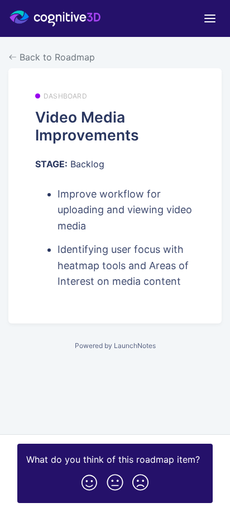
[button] (89, 480)
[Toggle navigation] (210, 18)
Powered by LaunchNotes (115, 345)
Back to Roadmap (56, 57)
